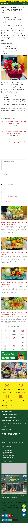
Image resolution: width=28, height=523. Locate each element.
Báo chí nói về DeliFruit (8, 457)
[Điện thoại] (24, 506)
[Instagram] (12, 515)
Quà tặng (5, 187)
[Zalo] (24, 510)
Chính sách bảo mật (7, 452)
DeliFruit (3, 86)
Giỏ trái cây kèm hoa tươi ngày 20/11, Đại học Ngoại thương (14, 122)
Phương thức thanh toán (8, 455)
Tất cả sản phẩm (7, 201)
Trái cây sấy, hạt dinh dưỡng (10, 196)
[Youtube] (9, 515)
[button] (2, 370)
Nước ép (5, 189)
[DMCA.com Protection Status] (13, 520)
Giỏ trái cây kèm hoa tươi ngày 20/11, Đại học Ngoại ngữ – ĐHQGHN (14, 132)
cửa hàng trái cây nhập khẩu (11, 497)
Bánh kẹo (5, 198)
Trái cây (5, 194)
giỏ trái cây (9, 495)
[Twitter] (6, 515)
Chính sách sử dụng (7, 453)
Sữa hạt (5, 192)
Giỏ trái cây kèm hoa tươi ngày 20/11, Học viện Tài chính (14, 142)
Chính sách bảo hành (8, 450)
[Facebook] (2, 515)
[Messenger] (24, 514)
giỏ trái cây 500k (16, 495)
